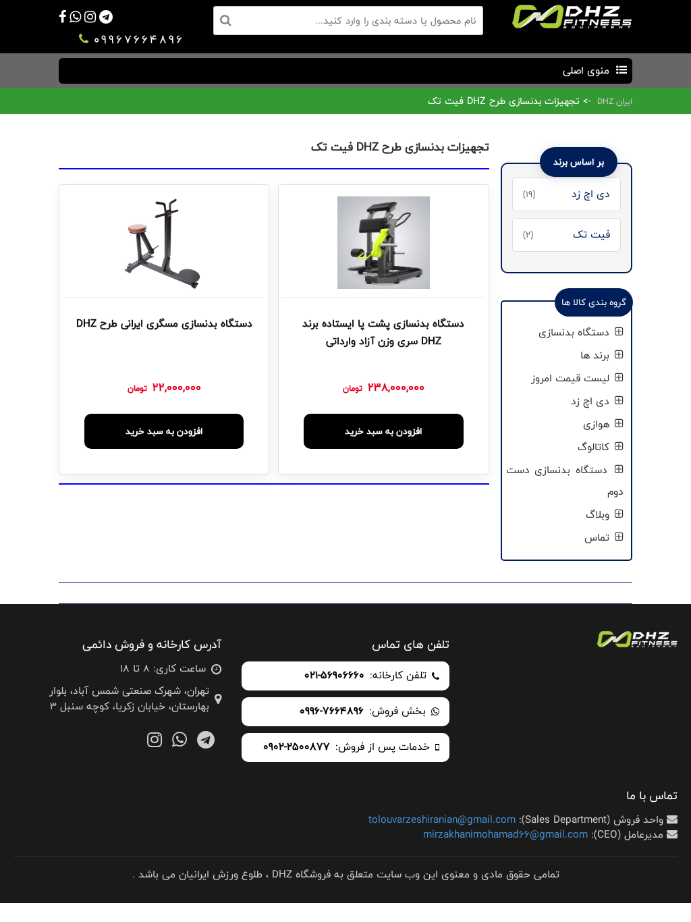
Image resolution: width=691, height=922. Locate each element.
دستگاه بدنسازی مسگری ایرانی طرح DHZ (164, 324)
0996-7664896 (332, 712)
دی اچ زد (592, 401)
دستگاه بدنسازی (575, 332)
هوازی (598, 424)
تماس (598, 537)
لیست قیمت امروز (572, 378)
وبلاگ (599, 515)
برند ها (596, 355)
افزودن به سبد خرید (383, 431)
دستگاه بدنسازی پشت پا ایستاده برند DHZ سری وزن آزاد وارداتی (383, 332)
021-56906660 (334, 676)
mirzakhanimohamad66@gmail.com (505, 834)
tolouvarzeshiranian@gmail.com (442, 820)
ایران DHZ (614, 101)
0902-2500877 (296, 747)
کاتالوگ (595, 447)
